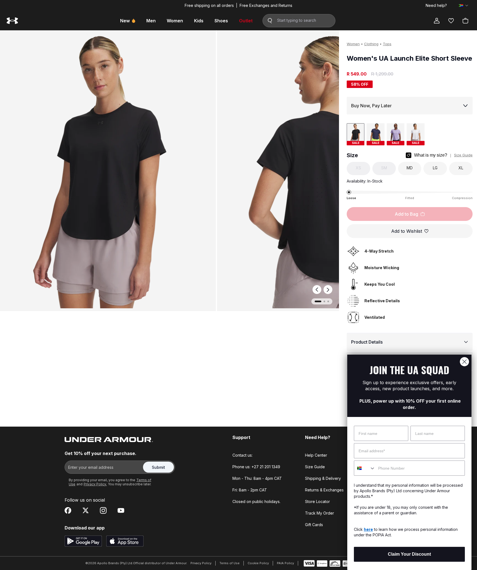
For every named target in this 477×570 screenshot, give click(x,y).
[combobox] (364, 468)
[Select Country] (463, 5)
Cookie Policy (258, 563)
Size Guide (463, 155)
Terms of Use (229, 563)
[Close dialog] (464, 361)
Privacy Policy (200, 563)
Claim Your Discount (409, 554)
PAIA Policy (285, 563)
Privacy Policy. (95, 484)
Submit (158, 467)
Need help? (436, 5)
